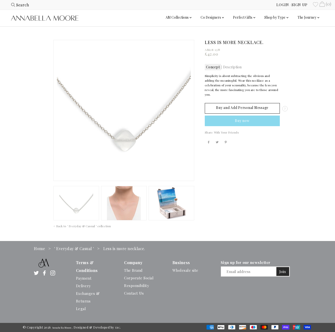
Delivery (83, 285)
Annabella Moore (62, 327)
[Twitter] (36, 273)
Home (39, 248)
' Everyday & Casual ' (74, 248)
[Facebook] (44, 273)
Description (232, 67)
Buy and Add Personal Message (242, 107)
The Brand (133, 270)
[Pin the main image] (225, 141)
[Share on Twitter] (217, 141)
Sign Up (300, 4)
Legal (81, 308)
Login (282, 4)
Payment (84, 278)
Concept (213, 67)
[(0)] (322, 4)
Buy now (242, 120)
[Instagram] (52, 273)
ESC (117, 327)
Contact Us (134, 293)
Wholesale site (185, 270)
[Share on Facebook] (208, 141)
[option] (76, 203)
